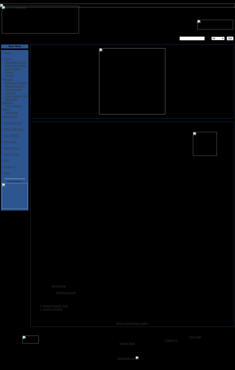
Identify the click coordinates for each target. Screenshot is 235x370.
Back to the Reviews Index (132, 323)
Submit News (11, 148)
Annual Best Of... (15, 86)
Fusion (9, 72)
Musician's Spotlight (9, 101)
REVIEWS (10, 116)
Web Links (10, 141)
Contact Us (10, 166)
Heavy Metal (12, 68)
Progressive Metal (15, 65)
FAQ (7, 160)
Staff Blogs (11, 112)
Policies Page (127, 343)
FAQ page (195, 336)
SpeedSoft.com (126, 358)
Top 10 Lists (11, 154)
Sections (8, 79)
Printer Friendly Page (55, 305)
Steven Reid (59, 286)
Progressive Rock (15, 62)
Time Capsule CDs (16, 96)
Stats (6, 173)
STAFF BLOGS (13, 129)
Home (7, 53)
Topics (7, 58)
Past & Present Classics (12, 91)
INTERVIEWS (13, 123)
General (9, 75)
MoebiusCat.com (66, 292)
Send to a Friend (52, 309)
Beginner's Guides (15, 82)
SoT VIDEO (11, 135)
